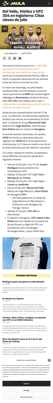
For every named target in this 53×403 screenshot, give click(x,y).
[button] (49, 360)
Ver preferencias (26, 397)
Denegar (26, 390)
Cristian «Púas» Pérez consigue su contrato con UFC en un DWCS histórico (24, 318)
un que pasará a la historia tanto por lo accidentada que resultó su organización (24, 69)
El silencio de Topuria (13, 298)
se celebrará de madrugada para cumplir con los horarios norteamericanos (26, 104)
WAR (19, 144)
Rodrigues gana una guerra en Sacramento (23, 281)
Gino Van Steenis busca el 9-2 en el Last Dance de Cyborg (22, 340)
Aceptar (26, 383)
